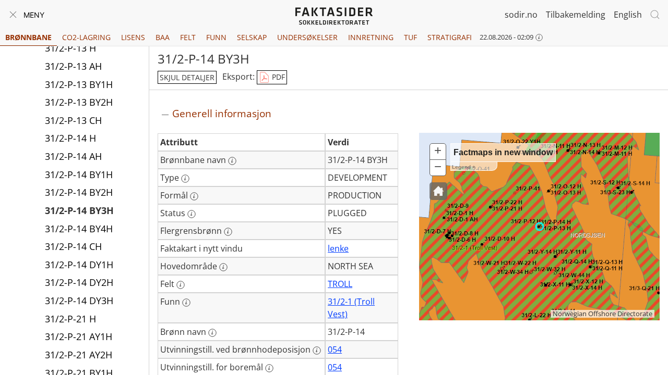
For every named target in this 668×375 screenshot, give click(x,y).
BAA (163, 37)
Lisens (133, 37)
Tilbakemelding (575, 14)
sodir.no (521, 14)
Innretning (370, 37)
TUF (410, 37)
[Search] (655, 14)
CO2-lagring (86, 37)
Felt (188, 37)
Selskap (252, 37)
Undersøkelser (307, 37)
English (628, 14)
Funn (216, 37)
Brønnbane (28, 37)
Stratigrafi (449, 37)
